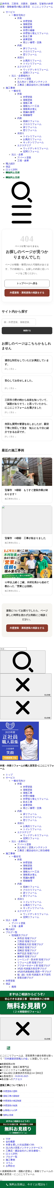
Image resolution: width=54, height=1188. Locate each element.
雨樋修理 (27, 115)
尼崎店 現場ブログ (26, 950)
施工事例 (10, 88)
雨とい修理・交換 (32, 42)
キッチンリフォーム (33, 142)
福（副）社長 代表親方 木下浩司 (34, 974)
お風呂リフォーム (32, 60)
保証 (8, 166)
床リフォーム (30, 48)
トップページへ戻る (27, 283)
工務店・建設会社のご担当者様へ (23, 1150)
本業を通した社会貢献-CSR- (20, 1144)
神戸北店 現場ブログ (28, 953)
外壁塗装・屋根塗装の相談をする (27, 292)
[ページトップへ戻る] (1, 1180)
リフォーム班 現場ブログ (30, 962)
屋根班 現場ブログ (26, 956)
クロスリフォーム (32, 51)
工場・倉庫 (23, 160)
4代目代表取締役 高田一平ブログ (34, 971)
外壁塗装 (27, 21)
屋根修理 (27, 27)
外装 (19, 18)
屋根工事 (27, 103)
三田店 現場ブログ (26, 941)
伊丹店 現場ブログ (26, 938)
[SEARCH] (21, 202)
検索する (27, 330)
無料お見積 (8, 1115)
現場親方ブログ (20, 935)
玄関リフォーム (31, 72)
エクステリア (24, 66)
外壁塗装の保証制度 (12, 1101)
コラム (9, 1163)
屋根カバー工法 (31, 106)
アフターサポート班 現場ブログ (33, 965)
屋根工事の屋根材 (11, 1096)
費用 (14, 987)
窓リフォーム (30, 54)
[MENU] (21, 224)
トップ (9, 774)
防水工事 (27, 36)
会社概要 (10, 1141)
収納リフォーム (31, 121)
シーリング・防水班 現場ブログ (33, 959)
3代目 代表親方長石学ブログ (32, 968)
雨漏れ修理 (29, 112)
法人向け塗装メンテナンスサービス (24, 1147)
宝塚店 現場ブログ (26, 947)
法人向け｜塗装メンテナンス (32, 82)
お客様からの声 (10, 1110)
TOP (8, 1139)
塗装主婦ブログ (25, 977)
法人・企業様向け (21, 75)
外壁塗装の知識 (10, 1105)
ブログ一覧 (11, 932)
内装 (19, 45)
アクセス (17, 1079)
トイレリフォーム (32, 63)
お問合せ (10, 1166)
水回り (20, 57)
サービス (10, 12)
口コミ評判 (11, 169)
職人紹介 (10, 163)
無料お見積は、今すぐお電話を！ (28, 1184)
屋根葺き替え (30, 109)
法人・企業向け (20, 841)
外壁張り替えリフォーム (35, 33)
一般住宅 (16, 91)
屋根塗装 (27, 24)
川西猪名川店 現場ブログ (30, 944)
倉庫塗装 (27, 39)
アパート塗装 (24, 78)
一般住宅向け (18, 15)
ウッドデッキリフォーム (35, 69)
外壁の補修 (29, 30)
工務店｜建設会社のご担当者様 (33, 85)
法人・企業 (17, 154)
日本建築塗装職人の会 (16, 1058)
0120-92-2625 (21, 1076)
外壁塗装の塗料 (10, 1091)
